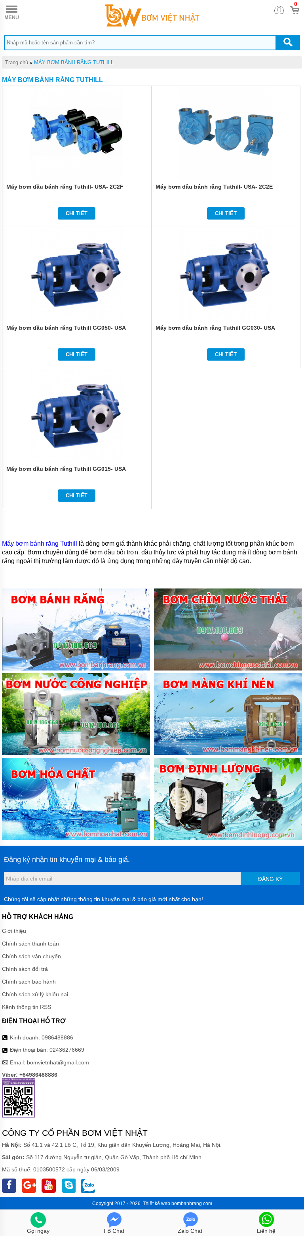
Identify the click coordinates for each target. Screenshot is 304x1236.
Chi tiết (76, 213)
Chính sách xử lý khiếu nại (35, 994)
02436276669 (66, 1050)
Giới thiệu (14, 931)
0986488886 (57, 1037)
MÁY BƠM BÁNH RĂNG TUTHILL (74, 62)
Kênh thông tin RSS (26, 1007)
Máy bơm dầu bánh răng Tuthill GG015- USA (66, 469)
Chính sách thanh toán (30, 943)
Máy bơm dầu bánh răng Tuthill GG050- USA (66, 328)
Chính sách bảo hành (29, 981)
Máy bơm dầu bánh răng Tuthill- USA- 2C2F (65, 186)
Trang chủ (16, 62)
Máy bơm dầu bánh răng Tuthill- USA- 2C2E (214, 186)
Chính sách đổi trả (25, 969)
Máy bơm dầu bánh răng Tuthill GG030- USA (215, 328)
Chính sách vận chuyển (31, 956)
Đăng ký (270, 879)
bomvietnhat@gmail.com (58, 1062)
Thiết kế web (156, 1203)
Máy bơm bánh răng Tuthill (40, 543)
